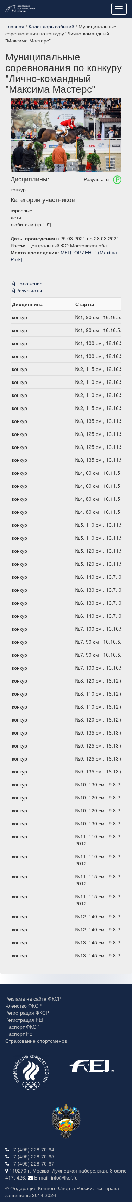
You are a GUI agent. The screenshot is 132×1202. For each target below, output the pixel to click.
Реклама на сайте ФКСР (33, 998)
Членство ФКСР (23, 1005)
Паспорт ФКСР (22, 1026)
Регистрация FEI (24, 1019)
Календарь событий (51, 26)
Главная (14, 26)
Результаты (28, 290)
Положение (29, 283)
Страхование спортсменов (36, 1040)
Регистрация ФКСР (27, 1012)
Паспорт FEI (19, 1033)
